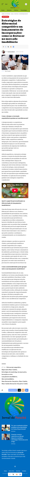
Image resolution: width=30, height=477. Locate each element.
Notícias (5, 16)
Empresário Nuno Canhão (9, 370)
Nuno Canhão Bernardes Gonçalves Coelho (15, 384)
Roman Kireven (11, 51)
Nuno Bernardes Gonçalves (10, 381)
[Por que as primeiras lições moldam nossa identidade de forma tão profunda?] (6, 428)
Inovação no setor (7, 374)
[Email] (11, 46)
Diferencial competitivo (13, 367)
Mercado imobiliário (8, 379)
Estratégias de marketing (9, 372)
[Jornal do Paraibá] (15, 4)
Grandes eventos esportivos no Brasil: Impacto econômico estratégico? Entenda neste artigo (19, 438)
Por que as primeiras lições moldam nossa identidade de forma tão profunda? (19, 427)
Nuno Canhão (23, 381)
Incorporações (22, 372)
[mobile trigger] (3, 4)
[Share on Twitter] (8, 46)
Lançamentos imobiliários (9, 377)
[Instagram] (15, 466)
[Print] (13, 46)
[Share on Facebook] (5, 46)
